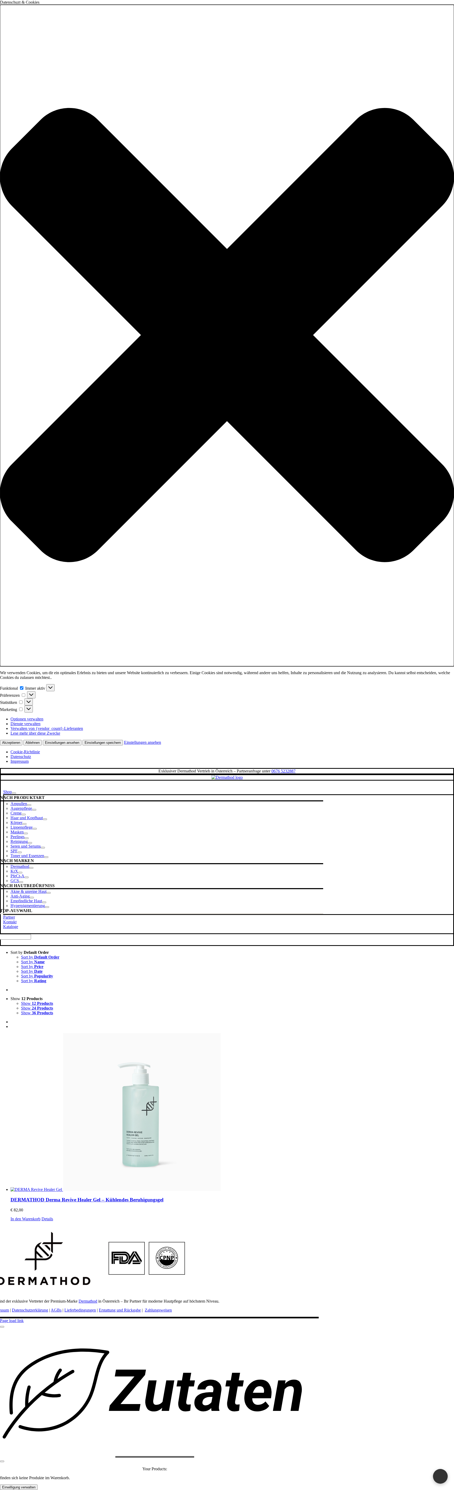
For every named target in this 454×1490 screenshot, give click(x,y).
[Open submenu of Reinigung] (30, 843)
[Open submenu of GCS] (21, 882)
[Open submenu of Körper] (24, 824)
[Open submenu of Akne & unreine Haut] (49, 893)
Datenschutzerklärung (30, 1310)
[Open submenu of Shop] (14, 793)
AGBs (56, 1310)
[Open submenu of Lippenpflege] (35, 829)
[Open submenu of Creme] (24, 814)
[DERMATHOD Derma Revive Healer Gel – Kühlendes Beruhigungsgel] (232, 1112)
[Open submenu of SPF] (20, 852)
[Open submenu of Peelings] (26, 838)
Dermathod (88, 1301)
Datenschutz (21, 756)
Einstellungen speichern (103, 743)
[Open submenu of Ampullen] (29, 805)
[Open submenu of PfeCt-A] (26, 877)
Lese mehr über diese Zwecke (35, 733)
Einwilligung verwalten (18, 1487)
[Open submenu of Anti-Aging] (32, 897)
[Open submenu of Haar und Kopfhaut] (45, 819)
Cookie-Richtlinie (25, 752)
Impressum (20, 761)
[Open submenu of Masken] (26, 833)
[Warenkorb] (440, 1476)
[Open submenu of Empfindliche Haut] (44, 902)
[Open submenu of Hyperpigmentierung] (47, 907)
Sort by (40, 957)
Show (37, 1003)
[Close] (2, 1327)
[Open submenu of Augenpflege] (34, 810)
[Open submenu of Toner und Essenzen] (46, 857)
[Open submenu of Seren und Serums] (43, 847)
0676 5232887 (283, 771)
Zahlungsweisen (158, 1310)
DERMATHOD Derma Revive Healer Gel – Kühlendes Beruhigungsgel (87, 1199)
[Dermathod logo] (227, 777)
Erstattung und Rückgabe (120, 1310)
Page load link (12, 1320)
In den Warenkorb (25, 1219)
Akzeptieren (11, 743)
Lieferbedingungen (80, 1310)
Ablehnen (32, 743)
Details (47, 1219)
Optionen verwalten (27, 719)
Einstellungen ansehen (62, 743)
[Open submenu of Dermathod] (31, 868)
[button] (227, 335)
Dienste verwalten (25, 723)
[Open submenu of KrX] (20, 872)
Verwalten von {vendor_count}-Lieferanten (47, 728)
